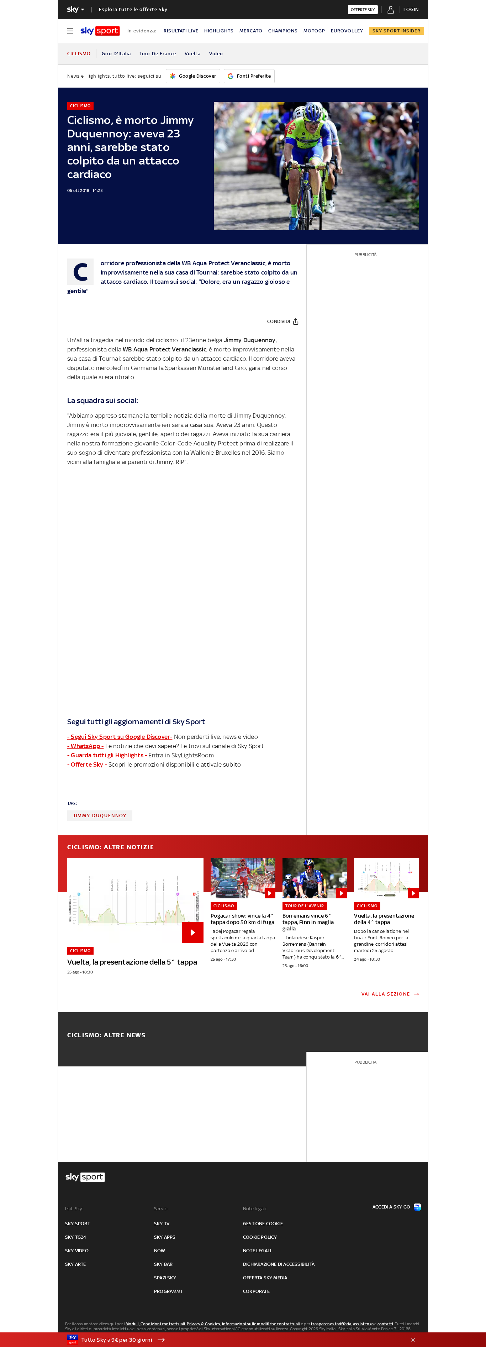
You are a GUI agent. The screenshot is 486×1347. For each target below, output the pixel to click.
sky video (77, 1250)
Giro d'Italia (116, 53)
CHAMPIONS (283, 30)
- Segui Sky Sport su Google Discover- (119, 736)
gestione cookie (263, 1223)
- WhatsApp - (85, 746)
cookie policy (260, 1237)
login (411, 9)
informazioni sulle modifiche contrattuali (261, 1323)
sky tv (161, 1223)
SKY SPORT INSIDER (397, 30)
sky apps (165, 1237)
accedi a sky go (391, 1207)
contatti (385, 1323)
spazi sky (165, 1277)
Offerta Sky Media (265, 1277)
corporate (256, 1291)
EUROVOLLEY (347, 30)
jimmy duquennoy (100, 815)
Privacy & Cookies (203, 1323)
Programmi (168, 1291)
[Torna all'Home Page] (100, 31)
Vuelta (193, 53)
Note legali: (255, 1208)
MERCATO (251, 30)
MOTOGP (314, 30)
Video (216, 53)
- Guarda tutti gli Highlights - (107, 755)
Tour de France (157, 53)
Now (159, 1250)
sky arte (75, 1264)
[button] (232, 1340)
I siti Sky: (74, 1208)
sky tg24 (75, 1237)
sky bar (163, 1264)
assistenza (363, 1323)
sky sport (77, 1223)
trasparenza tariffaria (331, 1323)
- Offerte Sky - (87, 764)
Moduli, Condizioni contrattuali (155, 1323)
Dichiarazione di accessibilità (279, 1264)
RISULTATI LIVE (181, 30)
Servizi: (161, 1208)
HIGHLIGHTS (219, 30)
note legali (257, 1250)
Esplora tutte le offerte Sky (133, 9)
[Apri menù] (70, 31)
